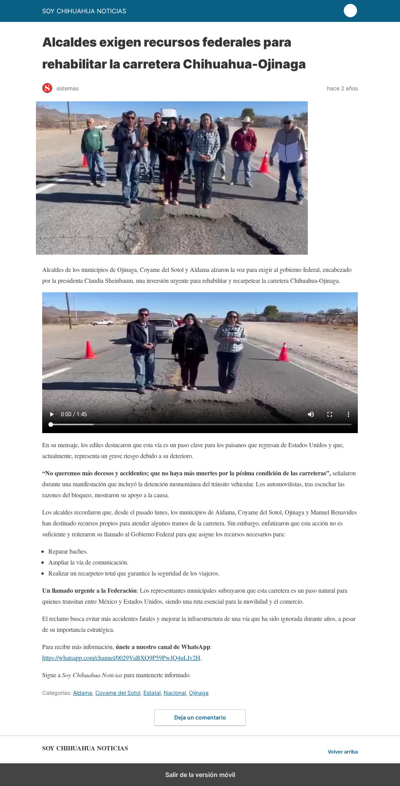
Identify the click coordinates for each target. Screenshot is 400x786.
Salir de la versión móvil (200, 775)
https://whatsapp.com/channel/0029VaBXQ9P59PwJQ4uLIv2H (121, 657)
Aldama (82, 692)
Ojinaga (199, 692)
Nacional (175, 692)
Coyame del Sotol (117, 692)
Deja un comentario (200, 717)
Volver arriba (343, 752)
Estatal (152, 692)
